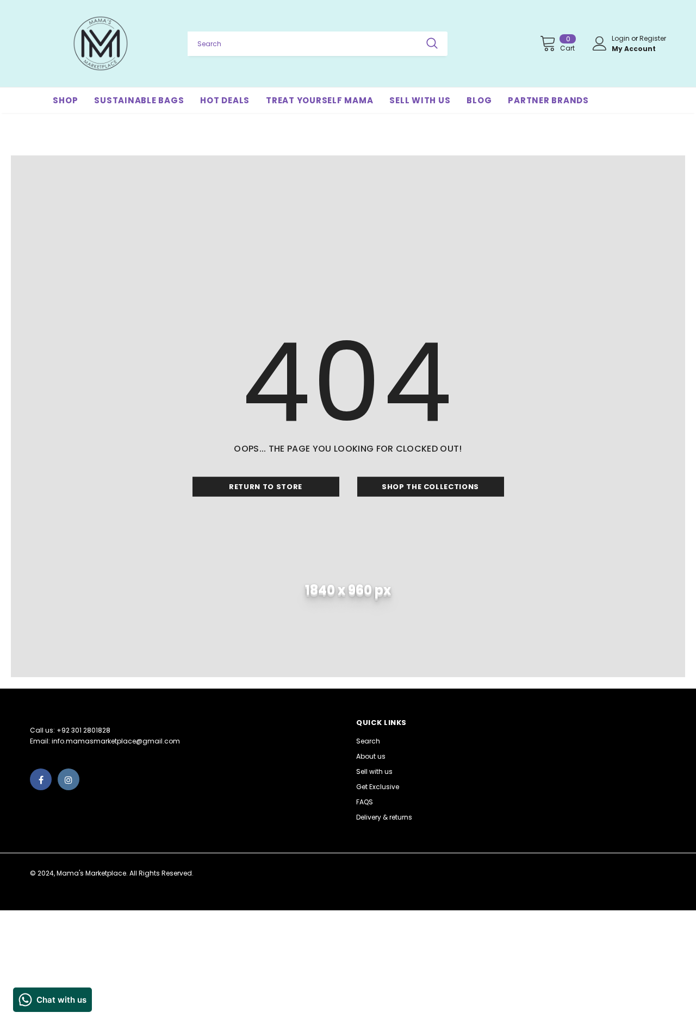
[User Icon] (599, 43)
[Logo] (100, 43)
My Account (634, 48)
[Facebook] (41, 779)
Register (652, 38)
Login (621, 38)
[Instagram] (68, 779)
